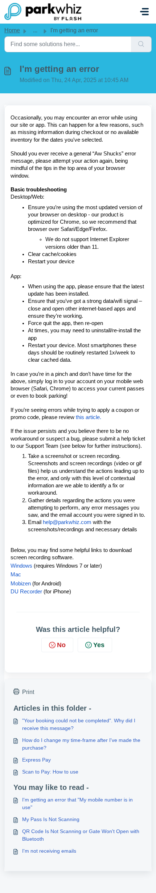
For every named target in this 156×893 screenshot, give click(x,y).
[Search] (141, 44)
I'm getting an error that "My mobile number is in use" (77, 803)
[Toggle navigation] (144, 11)
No (61, 645)
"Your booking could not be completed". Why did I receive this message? (78, 724)
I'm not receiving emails (49, 851)
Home (12, 30)
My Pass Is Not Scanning (50, 819)
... (35, 30)
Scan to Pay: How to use (50, 772)
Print (28, 692)
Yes (98, 645)
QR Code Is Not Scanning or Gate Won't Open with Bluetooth (80, 835)
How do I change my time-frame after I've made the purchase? (81, 744)
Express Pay (36, 760)
